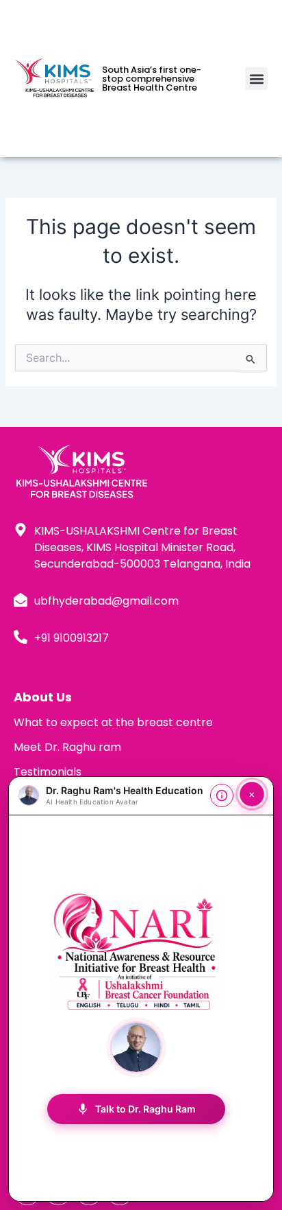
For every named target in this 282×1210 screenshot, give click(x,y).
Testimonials (47, 772)
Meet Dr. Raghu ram (67, 747)
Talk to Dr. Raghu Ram (136, 1109)
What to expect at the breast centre (113, 722)
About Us (43, 697)
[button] (256, 78)
